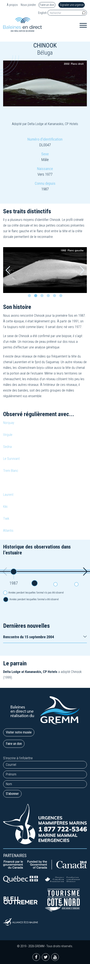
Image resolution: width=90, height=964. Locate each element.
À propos (12, 5)
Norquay (8, 423)
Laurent (8, 495)
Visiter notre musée (19, 732)
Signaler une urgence (72, 5)
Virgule (7, 435)
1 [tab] (30, 297)
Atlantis (8, 531)
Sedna (7, 447)
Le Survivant (11, 459)
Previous (8, 270)
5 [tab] (55, 297)
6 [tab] (62, 297)
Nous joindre (28, 5)
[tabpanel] (45, 270)
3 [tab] (43, 297)
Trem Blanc (10, 471)
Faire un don (47, 5)
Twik (6, 519)
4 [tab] (49, 297)
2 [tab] (36, 297)
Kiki (5, 507)
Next (82, 270)
